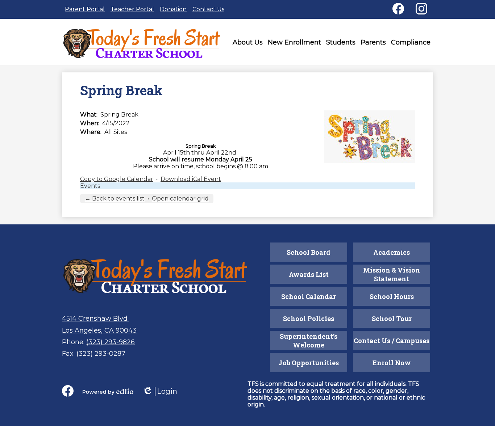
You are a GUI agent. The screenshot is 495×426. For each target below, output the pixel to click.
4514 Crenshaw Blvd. (95, 318)
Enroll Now (392, 362)
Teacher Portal (132, 9)
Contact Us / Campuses (391, 340)
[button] (247, 43)
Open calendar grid (180, 198)
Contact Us (208, 9)
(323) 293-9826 (110, 342)
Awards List (309, 274)
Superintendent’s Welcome (308, 340)
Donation (173, 9)
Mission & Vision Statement (391, 274)
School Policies (308, 318)
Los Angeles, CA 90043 (99, 330)
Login (159, 391)
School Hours (392, 296)
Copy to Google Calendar (116, 179)
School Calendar (308, 296)
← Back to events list (115, 198)
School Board (308, 252)
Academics (391, 252)
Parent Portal (85, 9)
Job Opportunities (308, 362)
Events (90, 185)
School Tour (392, 318)
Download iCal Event (191, 179)
